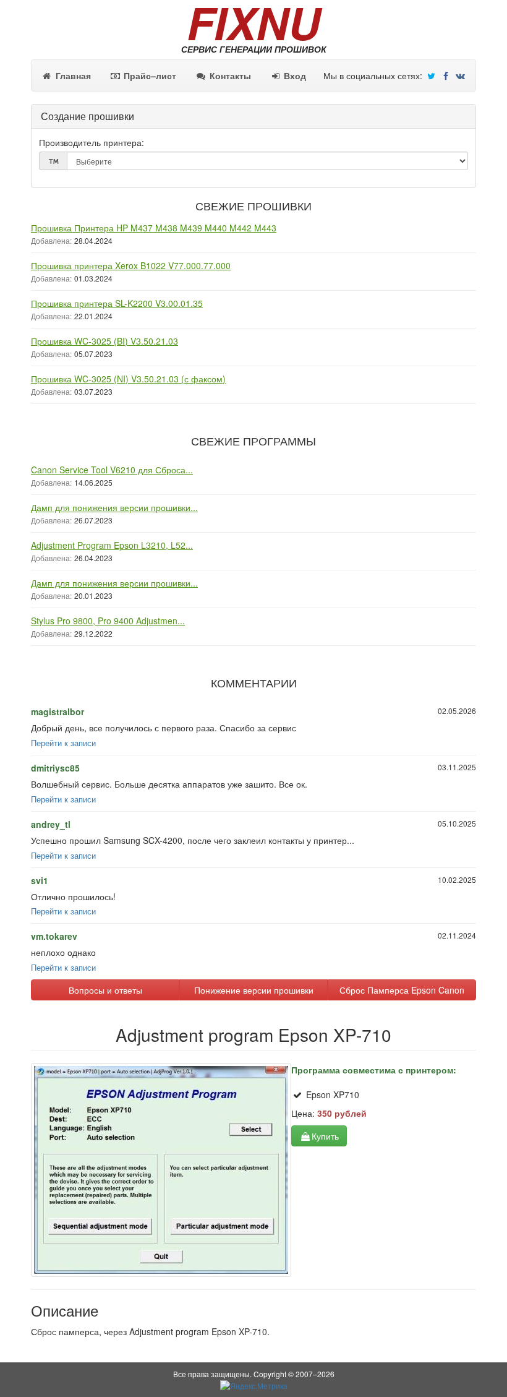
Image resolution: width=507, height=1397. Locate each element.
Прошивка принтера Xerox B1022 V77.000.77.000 (131, 265)
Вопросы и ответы (105, 990)
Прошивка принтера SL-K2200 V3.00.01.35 (117, 303)
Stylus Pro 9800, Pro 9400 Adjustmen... (108, 620)
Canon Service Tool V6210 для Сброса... (112, 469)
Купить (325, 1136)
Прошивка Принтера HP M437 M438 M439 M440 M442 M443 (153, 227)
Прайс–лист (148, 75)
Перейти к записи (63, 743)
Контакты (229, 75)
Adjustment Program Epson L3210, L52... (112, 545)
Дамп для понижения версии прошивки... (114, 507)
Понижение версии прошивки (253, 990)
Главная (72, 75)
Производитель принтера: (91, 142)
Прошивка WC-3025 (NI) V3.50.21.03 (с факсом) (128, 378)
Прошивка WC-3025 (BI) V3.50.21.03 (104, 341)
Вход (293, 75)
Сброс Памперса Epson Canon (401, 990)
